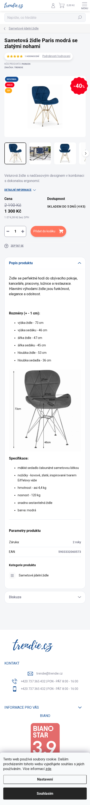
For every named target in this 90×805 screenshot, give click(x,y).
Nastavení (45, 779)
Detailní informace (17, 189)
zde (48, 769)
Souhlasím (45, 793)
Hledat (80, 17)
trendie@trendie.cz (49, 673)
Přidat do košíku (44, 231)
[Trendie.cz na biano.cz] (45, 744)
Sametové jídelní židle (34, 575)
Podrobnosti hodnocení (56, 56)
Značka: (13, 67)
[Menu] (84, 5)
